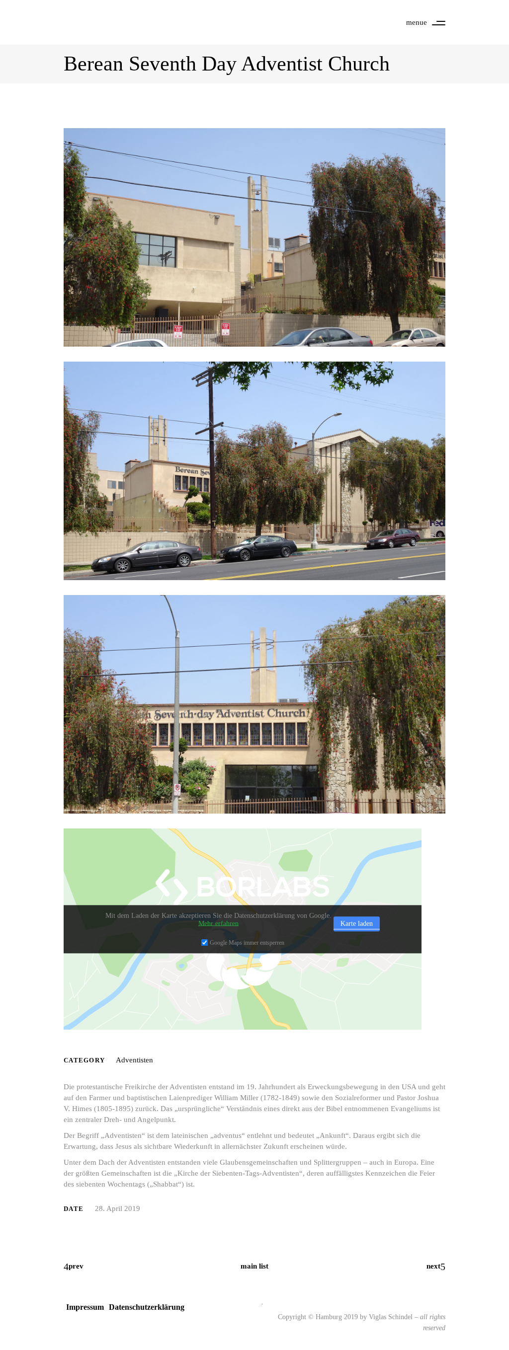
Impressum (85, 1307)
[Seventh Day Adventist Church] (254, 237)
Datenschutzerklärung (146, 1307)
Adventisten (134, 1060)
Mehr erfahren (218, 923)
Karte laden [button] (356, 923)
